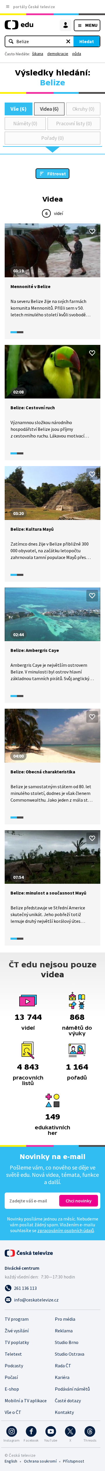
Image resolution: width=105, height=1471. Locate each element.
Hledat (86, 41)
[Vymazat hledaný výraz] (68, 41)
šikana (37, 53)
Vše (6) (18, 108)
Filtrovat (56, 174)
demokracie (57, 53)
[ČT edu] (19, 27)
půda (76, 53)
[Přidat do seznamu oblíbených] (92, 231)
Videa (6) (49, 108)
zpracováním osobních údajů (65, 1230)
